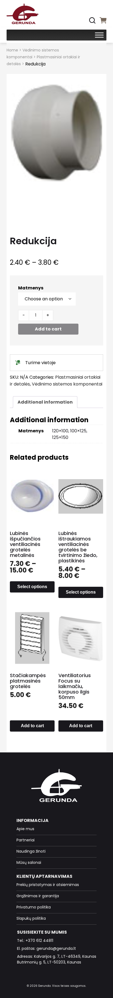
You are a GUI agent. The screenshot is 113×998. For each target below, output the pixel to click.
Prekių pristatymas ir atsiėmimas (47, 884)
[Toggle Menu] (99, 35)
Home (12, 50)
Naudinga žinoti (31, 851)
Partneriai (25, 840)
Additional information (45, 402)
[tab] (45, 402)
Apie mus (25, 829)
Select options (32, 586)
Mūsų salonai (28, 862)
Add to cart (48, 329)
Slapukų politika (31, 918)
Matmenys (30, 288)
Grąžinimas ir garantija (37, 896)
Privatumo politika (33, 907)
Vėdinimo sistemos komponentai (67, 384)
